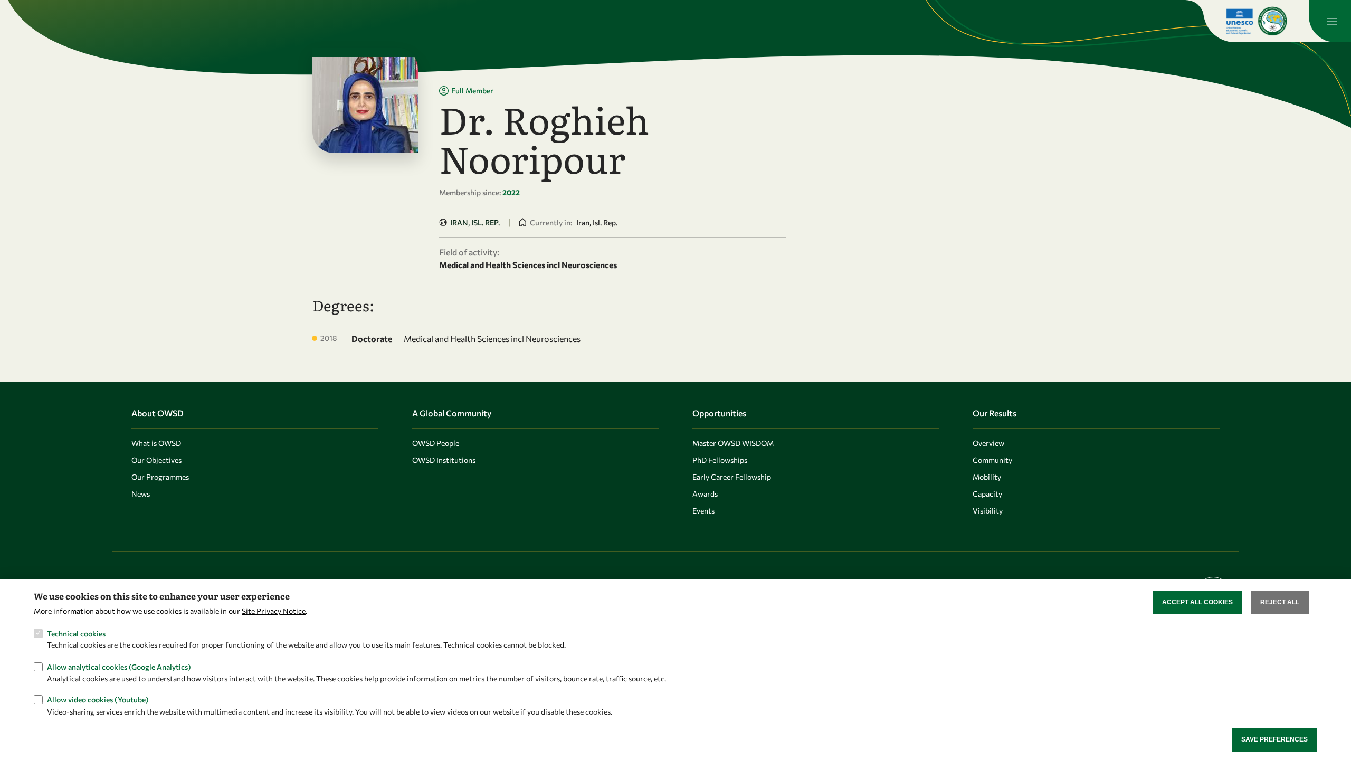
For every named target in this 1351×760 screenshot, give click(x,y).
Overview (988, 443)
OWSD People (435, 443)
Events (703, 510)
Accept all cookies (1197, 602)
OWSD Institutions (443, 459)
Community (992, 459)
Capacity (987, 493)
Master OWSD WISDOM (733, 443)
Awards (705, 493)
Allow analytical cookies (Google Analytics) (119, 666)
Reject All (1279, 602)
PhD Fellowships (719, 459)
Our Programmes (160, 476)
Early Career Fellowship (731, 476)
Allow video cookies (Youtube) (98, 699)
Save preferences (1274, 739)
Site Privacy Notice (274, 610)
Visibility (988, 510)
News (140, 493)
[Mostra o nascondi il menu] (1330, 21)
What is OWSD (156, 443)
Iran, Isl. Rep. (475, 222)
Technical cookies (76, 633)
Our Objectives (156, 459)
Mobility (987, 476)
